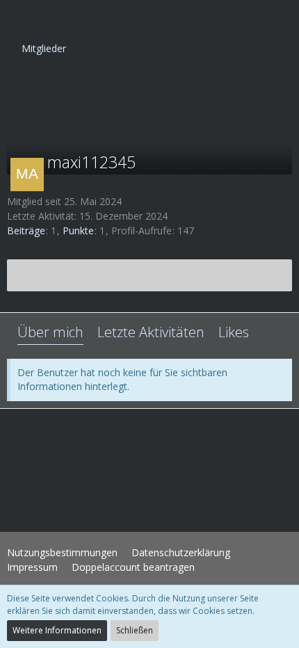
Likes (233, 332)
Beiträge (26, 230)
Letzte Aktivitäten (150, 332)
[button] (18, 17)
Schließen (134, 630)
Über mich (50, 332)
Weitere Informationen (57, 630)
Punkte (78, 230)
